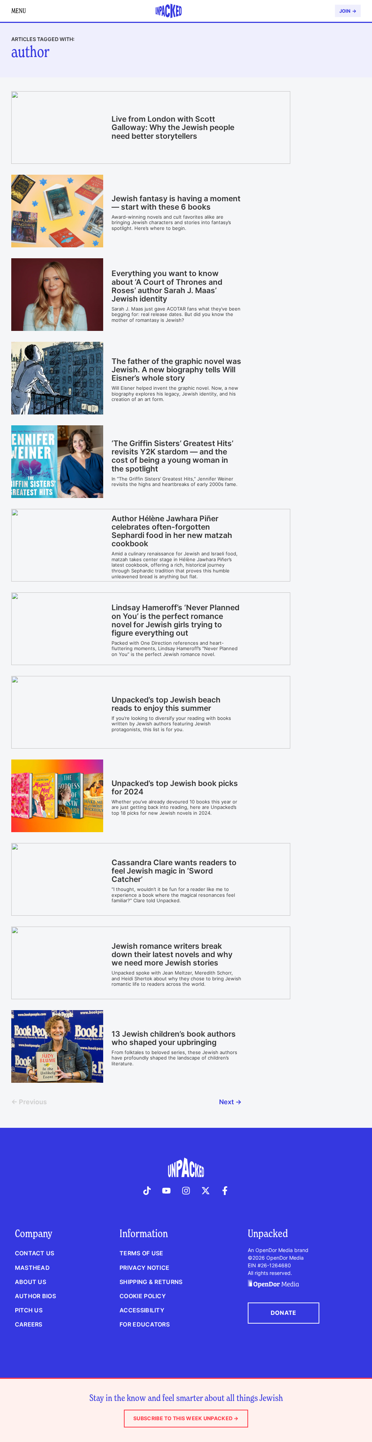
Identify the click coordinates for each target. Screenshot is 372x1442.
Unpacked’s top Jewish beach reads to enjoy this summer (166, 704)
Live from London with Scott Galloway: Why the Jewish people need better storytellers (173, 127)
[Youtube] (167, 1190)
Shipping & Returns (151, 1281)
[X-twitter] (205, 1190)
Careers (29, 1324)
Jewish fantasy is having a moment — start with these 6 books (176, 202)
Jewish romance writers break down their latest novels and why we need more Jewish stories (172, 954)
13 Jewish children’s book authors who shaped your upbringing (174, 1038)
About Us (30, 1281)
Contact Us (34, 1253)
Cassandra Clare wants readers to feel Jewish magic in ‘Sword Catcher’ (174, 871)
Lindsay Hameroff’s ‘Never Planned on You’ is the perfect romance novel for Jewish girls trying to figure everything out (175, 620)
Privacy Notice (144, 1267)
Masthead (32, 1267)
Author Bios (35, 1296)
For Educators (145, 1324)
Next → (230, 1102)
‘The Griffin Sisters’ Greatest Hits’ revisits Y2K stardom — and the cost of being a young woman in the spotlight (172, 456)
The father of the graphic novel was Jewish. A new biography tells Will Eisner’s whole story (176, 369)
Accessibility (142, 1310)
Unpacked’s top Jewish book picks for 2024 (175, 787)
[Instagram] (186, 1190)
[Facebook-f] (225, 1190)
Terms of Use (141, 1253)
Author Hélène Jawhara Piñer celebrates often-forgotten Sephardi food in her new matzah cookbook (172, 531)
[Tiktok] (147, 1190)
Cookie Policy (143, 1296)
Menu (18, 11)
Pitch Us (29, 1310)
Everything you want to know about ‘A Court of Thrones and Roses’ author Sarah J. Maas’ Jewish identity (167, 286)
